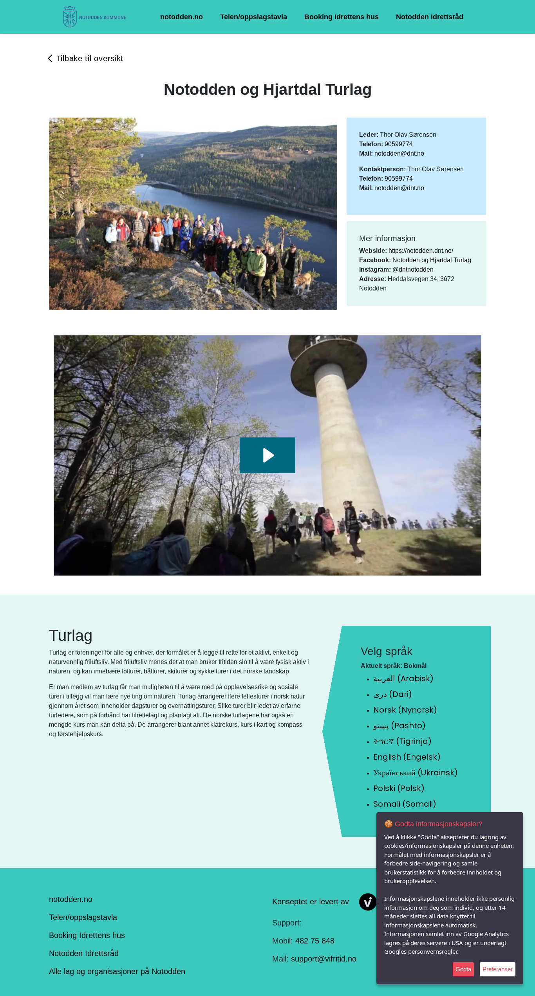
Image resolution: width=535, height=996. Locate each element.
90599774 (399, 144)
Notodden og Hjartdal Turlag (431, 260)
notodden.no (181, 17)
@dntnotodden (413, 269)
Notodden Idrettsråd (429, 17)
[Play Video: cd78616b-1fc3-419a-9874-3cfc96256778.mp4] (267, 455)
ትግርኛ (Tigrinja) (402, 741)
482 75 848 (314, 940)
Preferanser (498, 969)
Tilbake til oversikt (89, 58)
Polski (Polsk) (399, 788)
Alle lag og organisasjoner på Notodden (117, 971)
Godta (463, 969)
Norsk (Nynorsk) (405, 709)
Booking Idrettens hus (341, 17)
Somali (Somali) (404, 803)
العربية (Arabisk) (403, 678)
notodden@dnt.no (399, 153)
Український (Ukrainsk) (415, 772)
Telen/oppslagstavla (253, 17)
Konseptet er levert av (310, 901)
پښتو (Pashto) (399, 725)
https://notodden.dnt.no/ (421, 250)
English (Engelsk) (407, 756)
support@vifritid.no (323, 958)
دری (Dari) (392, 694)
